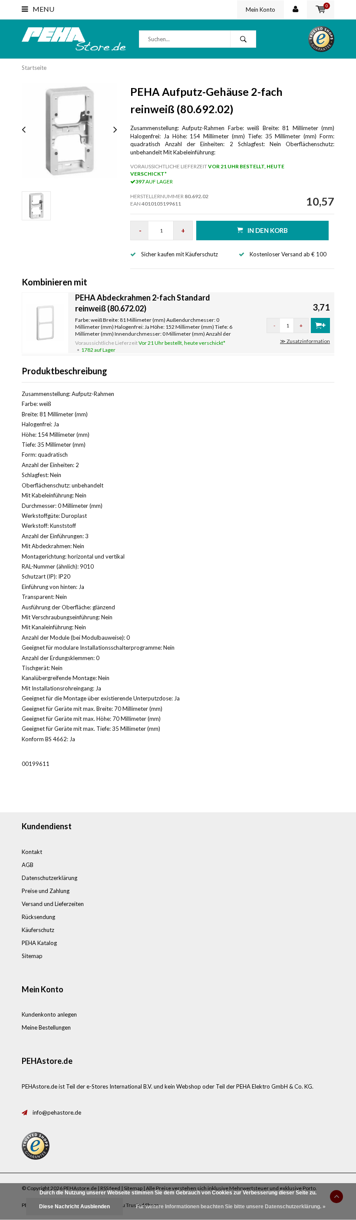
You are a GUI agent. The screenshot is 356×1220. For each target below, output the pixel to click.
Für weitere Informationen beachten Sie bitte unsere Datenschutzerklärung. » (231, 1207)
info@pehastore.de (57, 1112)
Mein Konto (260, 9)
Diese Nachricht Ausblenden (74, 1207)
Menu (42, 9)
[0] (321, 9)
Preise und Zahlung (45, 890)
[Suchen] (243, 39)
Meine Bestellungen (46, 1027)
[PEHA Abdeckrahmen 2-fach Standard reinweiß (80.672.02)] (45, 322)
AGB (27, 864)
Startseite (34, 67)
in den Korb (267, 230)
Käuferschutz (38, 929)
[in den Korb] (320, 325)
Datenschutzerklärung (49, 877)
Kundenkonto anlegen (49, 1014)
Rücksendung (38, 916)
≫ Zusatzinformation (305, 341)
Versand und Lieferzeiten (53, 903)
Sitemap (32, 955)
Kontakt (32, 851)
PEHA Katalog (39, 942)
